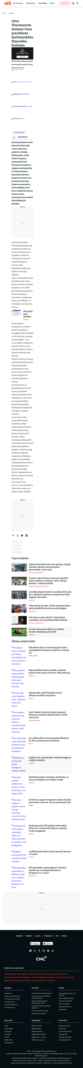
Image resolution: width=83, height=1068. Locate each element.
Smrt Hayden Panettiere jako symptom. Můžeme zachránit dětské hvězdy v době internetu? (48, 715)
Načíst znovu (22, 56)
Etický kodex (47, 1063)
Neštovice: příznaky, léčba (12, 996)
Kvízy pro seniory (9, 1002)
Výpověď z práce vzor (65, 1007)
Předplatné (48, 936)
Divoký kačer (62, 1009)
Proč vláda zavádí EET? (65, 1001)
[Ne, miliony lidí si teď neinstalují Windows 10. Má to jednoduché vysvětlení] (19, 745)
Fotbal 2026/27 (8, 1028)
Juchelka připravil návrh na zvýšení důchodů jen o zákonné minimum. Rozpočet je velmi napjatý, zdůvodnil (50, 594)
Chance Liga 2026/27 (37, 980)
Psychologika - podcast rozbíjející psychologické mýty (40, 977)
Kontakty (19, 936)
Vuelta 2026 (50, 980)
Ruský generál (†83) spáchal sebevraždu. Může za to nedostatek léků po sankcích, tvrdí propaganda (48, 828)
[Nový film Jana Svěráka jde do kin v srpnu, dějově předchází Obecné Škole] (16, 315)
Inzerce (38, 936)
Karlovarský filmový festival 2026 (41, 993)
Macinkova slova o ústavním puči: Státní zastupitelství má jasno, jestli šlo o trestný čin (49, 650)
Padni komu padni (64, 1004)
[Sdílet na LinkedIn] (26, 535)
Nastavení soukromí (50, 1060)
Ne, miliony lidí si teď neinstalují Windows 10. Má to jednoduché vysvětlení (49, 739)
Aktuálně (7, 988)
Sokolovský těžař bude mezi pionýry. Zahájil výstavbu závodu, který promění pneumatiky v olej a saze (50, 567)
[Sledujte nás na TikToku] (52, 950)
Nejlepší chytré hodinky (39, 1034)
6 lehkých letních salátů (39, 1013)
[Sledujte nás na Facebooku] (39, 950)
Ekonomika (30, 3)
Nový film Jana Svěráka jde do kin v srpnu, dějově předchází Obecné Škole (28, 314)
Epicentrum (7, 993)
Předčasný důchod (64, 1026)
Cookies (40, 1060)
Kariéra (64, 936)
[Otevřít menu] (77, 3)
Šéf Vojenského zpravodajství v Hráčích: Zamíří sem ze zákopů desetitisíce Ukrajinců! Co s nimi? (48, 870)
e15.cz (4, 13)
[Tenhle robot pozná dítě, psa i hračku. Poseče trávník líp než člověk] (19, 632)
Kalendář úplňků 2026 (11, 1005)
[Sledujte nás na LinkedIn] (30, 950)
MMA (6, 1026)
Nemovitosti (15, 977)
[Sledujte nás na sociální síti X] (34, 950)
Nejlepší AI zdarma (37, 1031)
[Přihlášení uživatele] (73, 3)
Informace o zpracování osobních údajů (24, 1060)
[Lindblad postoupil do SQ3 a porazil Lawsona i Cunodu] (19, 856)
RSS (57, 936)
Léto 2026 (35, 988)
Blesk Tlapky (22, 974)
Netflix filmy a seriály (38, 1040)
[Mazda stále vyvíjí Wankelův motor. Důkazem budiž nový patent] (19, 699)
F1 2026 (6, 1037)
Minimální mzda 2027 (65, 1037)
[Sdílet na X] (17, 535)
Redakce (29, 936)
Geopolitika (42, 3)
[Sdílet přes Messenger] (22, 535)
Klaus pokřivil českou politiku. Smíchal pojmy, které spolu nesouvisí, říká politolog (49, 671)
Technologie (36, 1020)
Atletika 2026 (8, 1040)
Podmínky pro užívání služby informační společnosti (55, 1058)
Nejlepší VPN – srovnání (39, 1037)
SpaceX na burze (37, 1026)
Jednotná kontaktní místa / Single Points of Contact (26, 1063)
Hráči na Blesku (34, 974)
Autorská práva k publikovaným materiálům (24, 1058)
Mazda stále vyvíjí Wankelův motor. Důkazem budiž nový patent (46, 694)
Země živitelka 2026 (64, 1040)
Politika (61, 988)
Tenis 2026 (7, 1034)
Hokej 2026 (7, 1031)
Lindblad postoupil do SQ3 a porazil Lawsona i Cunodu (50, 852)
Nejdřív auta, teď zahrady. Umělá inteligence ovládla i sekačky (50, 758)
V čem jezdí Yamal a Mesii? (12, 999)
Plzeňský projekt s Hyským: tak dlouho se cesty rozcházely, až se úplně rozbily (49, 778)
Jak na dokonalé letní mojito (40, 1011)
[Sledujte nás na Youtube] (48, 950)
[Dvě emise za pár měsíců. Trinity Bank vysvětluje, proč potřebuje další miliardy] (19, 620)
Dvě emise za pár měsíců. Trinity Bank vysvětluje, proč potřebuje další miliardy (48, 618)
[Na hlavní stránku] (7, 3)
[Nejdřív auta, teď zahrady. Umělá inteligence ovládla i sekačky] (19, 764)
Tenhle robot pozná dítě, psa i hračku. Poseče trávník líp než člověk (47, 630)
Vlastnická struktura (64, 1060)
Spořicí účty (62, 1028)
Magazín (11, 13)
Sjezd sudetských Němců (66, 998)
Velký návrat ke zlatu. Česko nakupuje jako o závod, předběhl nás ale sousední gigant (50, 606)
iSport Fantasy (46, 974)
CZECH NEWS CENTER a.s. (48, 1051)
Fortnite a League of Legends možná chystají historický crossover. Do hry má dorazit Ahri (50, 801)
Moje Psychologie (10, 974)
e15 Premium (18, 3)
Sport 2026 (8, 1020)
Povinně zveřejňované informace (62, 1063)
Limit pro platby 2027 (65, 1031)
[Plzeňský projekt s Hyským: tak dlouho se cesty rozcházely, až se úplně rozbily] (19, 785)
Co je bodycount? (9, 1007)
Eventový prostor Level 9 (20, 980)
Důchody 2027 (63, 1034)
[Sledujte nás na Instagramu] (43, 950)
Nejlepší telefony (37, 1028)
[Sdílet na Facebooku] (13, 535)
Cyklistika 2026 (8, 1043)
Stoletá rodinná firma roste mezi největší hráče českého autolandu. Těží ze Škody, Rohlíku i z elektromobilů (48, 581)
